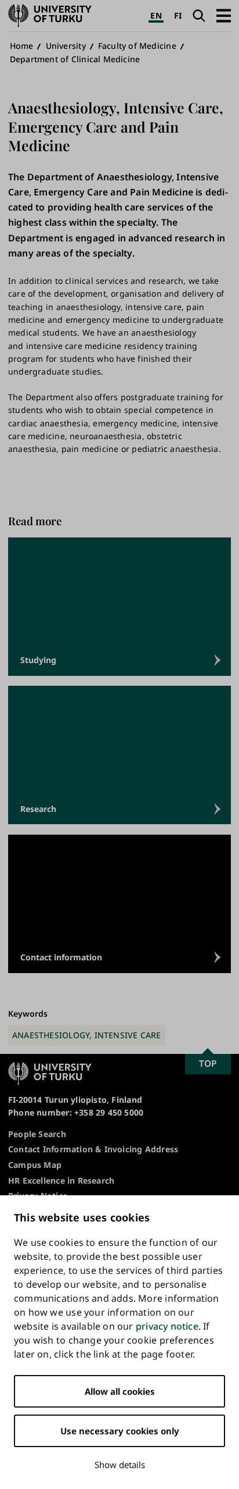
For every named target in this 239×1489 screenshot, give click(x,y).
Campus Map (34, 1164)
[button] (223, 15)
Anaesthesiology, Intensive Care (86, 1035)
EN (155, 15)
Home (22, 45)
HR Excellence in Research (61, 1180)
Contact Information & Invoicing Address (93, 1149)
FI (178, 15)
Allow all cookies (120, 1391)
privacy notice (167, 1326)
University (66, 45)
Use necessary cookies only (119, 1431)
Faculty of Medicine (137, 45)
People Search (37, 1133)
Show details (120, 1464)
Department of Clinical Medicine (75, 59)
